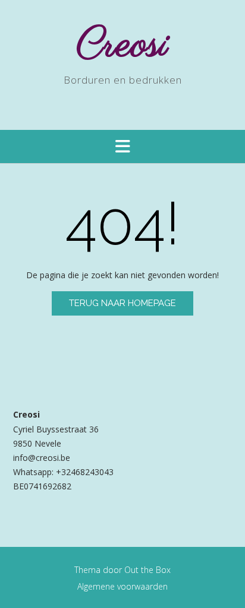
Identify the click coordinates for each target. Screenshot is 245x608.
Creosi (123, 45)
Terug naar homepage (122, 303)
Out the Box (147, 569)
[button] (122, 146)
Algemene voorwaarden (122, 586)
